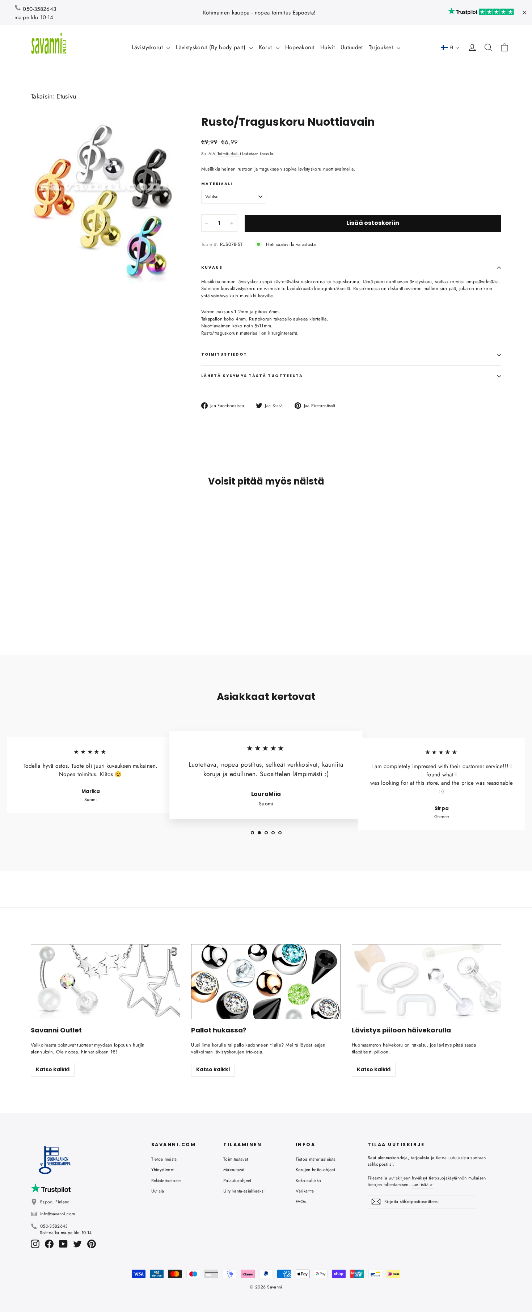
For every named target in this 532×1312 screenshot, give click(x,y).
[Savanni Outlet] (105, 981)
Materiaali (217, 184)
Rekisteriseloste (166, 1180)
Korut (266, 47)
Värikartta (305, 1191)
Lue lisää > (422, 1184)
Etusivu (66, 96)
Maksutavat (233, 1169)
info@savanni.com (57, 1214)
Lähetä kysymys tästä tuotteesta (252, 375)
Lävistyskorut (148, 47)
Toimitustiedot (224, 354)
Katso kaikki (52, 1069)
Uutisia (157, 1191)
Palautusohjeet (237, 1180)
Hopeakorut (299, 47)
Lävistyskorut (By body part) (211, 47)
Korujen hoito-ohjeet (315, 1169)
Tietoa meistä (164, 1159)
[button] (450, 47)
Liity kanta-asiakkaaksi (244, 1191)
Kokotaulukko (308, 1180)
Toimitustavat (235, 1159)
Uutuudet (352, 47)
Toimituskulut (229, 153)
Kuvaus (212, 267)
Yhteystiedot (163, 1169)
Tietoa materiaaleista (316, 1159)
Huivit (327, 47)
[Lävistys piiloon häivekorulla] (426, 981)
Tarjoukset (382, 47)
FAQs (301, 1201)
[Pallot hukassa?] (266, 981)
